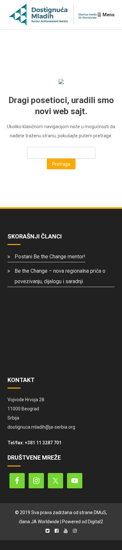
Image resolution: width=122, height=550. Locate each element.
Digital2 (95, 521)
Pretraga (61, 164)
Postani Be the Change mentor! (50, 256)
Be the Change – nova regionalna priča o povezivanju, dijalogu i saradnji (60, 276)
